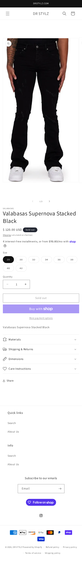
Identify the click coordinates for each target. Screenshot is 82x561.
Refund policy (52, 547)
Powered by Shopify (32, 547)
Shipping (7, 235)
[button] (7, 13)
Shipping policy (53, 553)
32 (35, 260)
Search (12, 423)
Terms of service (33, 553)
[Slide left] (32, 201)
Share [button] (10, 380)
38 (73, 260)
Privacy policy (70, 547)
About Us (13, 431)
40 (10, 269)
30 (23, 260)
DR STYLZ (17, 547)
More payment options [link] (41, 318)
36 (61, 260)
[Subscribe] (60, 488)
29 (10, 260)
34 (48, 260)
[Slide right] (49, 201)
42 (23, 269)
